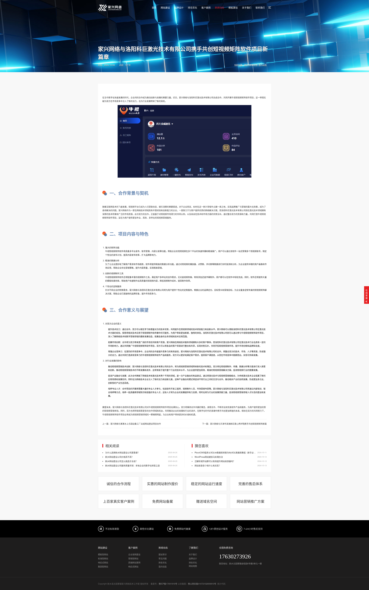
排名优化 (192, 7)
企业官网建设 (134, 554)
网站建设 (165, 7)
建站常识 (163, 554)
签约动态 (263, 64)
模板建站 (233, 7)
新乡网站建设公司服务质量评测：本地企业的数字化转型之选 (132, 465)
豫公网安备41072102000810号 (202, 583)
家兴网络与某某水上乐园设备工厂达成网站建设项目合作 (135, 423)
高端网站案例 (134, 562)
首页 (154, 7)
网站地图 (193, 565)
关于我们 (246, 7)
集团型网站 (103, 566)
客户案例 (206, 7)
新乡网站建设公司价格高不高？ (119, 456)
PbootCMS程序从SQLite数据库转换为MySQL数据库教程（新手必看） (226, 452)
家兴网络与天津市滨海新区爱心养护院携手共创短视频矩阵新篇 (238, 423)
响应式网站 (103, 562)
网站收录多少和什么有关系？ (208, 465)
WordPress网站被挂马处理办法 (209, 456)
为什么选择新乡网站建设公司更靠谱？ (122, 452)
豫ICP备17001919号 (168, 583)
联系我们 (260, 7)
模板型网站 (103, 554)
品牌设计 (178, 7)
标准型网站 (103, 558)
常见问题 (163, 558)
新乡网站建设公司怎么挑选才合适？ (121, 461)
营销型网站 (133, 558)
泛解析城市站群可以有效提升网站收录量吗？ (215, 461)
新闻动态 (219, 7)
